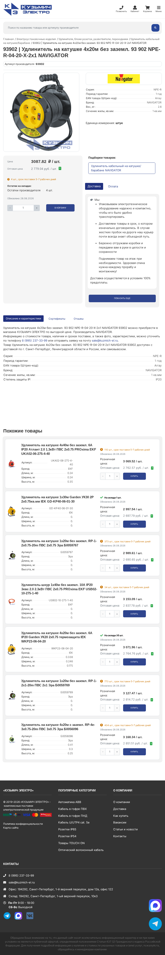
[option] (41, 112)
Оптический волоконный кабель (81, 850)
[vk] (31, 918)
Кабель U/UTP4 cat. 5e (74, 822)
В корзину (60, 208)
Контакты (119, 836)
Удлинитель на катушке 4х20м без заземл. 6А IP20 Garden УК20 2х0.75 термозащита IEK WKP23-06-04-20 (56, 637)
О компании (121, 802)
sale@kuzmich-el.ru (105, 340)
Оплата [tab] (113, 186)
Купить (134, 476)
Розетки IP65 (67, 829)
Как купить (120, 815)
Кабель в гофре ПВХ (72, 809)
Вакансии (119, 822)
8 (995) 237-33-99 (34, 340)
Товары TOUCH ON (71, 843)
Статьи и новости (125, 829)
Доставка (119, 809)
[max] (20, 918)
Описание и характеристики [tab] (23, 318)
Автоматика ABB (69, 802)
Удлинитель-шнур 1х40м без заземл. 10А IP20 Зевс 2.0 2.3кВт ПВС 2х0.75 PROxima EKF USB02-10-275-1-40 (59, 589)
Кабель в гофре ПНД (72, 815)
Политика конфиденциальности (23, 823)
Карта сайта (10, 827)
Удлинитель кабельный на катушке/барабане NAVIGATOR (116, 168)
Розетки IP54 (67, 836)
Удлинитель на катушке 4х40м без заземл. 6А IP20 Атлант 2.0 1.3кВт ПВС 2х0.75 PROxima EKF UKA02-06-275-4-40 (58, 449)
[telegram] (8, 918)
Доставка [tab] (94, 186)
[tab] (57, 318)
